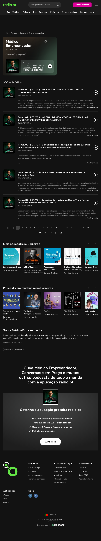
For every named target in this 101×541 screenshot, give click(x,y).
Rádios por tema (87, 12)
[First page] (8, 228)
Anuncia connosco (35, 475)
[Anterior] (88, 243)
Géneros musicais (69, 12)
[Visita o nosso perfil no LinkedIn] (30, 495)
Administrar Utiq (60, 479)
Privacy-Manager (60, 483)
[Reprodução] (50, 66)
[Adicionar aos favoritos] (45, 41)
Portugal (52, 515)
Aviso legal (58, 475)
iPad (5, 499)
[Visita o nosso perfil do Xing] (36, 495)
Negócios (21, 55)
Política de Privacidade (63, 471)
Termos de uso (60, 468)
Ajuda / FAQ (83, 475)
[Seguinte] (95, 243)
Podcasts (26, 12)
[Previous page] (13, 228)
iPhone (6, 495)
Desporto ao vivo (40, 12)
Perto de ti (54, 12)
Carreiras (10, 55)
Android (6, 502)
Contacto (82, 468)
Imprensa (32, 471)
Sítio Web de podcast (11, 342)
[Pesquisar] (58, 4)
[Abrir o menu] (96, 4)
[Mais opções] (52, 41)
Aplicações (83, 471)
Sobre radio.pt (34, 468)
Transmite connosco (36, 479)
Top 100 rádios (13, 12)
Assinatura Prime (86, 479)
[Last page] (61, 233)
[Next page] (56, 233)
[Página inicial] (7, 33)
